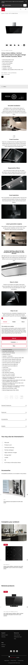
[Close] (26, 1)
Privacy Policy (13, 660)
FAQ (15, 638)
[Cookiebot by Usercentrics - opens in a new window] (21, 318)
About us (3, 644)
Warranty (3, 636)
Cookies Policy (20, 660)
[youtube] (14, 651)
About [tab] (23, 321)
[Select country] (23, 9)
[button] (12, 5)
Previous (0, 494)
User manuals (17, 634)
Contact (3, 646)
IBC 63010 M (6, 564)
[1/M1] (14, 488)
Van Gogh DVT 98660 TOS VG (11, 611)
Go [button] (25, 5)
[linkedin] (17, 651)
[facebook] (11, 651)
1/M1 (4, 499)
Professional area (17, 636)
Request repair (4, 634)
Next (22, 45)
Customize (13, 342)
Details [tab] (14, 321)
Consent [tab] (5, 321)
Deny (14, 345)
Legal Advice (6, 660)
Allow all (14, 338)
